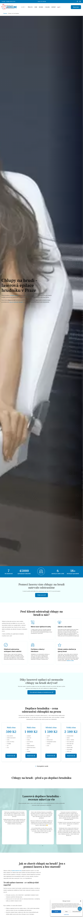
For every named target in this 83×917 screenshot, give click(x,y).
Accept (56, 911)
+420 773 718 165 (41, 1)
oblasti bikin (66, 813)
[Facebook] (77, 1)
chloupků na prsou (14, 295)
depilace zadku (70, 660)
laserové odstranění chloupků (16, 302)
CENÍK (35, 7)
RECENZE (41, 7)
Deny (66, 911)
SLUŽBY (23, 7)
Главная (5, 13)
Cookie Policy (66, 914)
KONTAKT (53, 7)
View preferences (76, 911)
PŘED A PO (30, 7)
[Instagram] (80, 1)
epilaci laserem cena (17, 870)
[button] (80, 901)
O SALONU (47, 7)
